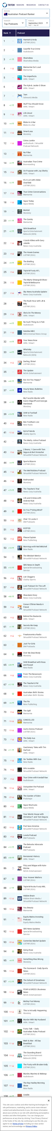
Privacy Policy (31, 1126)
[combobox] (38, 23)
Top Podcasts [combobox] (11, 24)
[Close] (49, 1101)
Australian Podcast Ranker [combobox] (21, 14)
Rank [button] (6, 33)
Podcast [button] (21, 33)
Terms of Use (17, 1124)
